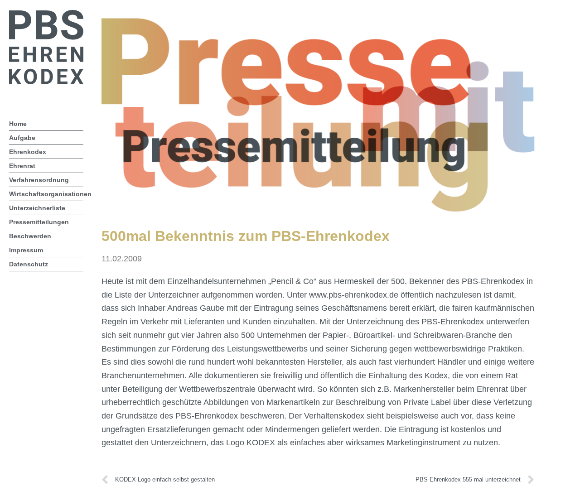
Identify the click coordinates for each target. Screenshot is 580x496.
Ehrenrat (22, 165)
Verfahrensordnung (39, 179)
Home (18, 123)
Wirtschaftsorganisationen (46, 193)
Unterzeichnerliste (37, 208)
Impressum (26, 250)
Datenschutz (28, 264)
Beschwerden (30, 236)
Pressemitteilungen (39, 222)
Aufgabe (22, 137)
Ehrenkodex (27, 151)
